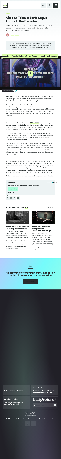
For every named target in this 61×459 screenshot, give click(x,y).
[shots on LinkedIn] (33, 423)
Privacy (20, 418)
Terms (25, 418)
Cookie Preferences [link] (33, 418)
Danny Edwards (15, 35)
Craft (8, 13)
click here (51, 176)
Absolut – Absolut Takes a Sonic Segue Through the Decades (29, 56)
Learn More (13, 189)
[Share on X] (11, 198)
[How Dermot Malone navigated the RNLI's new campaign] (43, 217)
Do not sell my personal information (48, 418)
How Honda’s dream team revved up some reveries (17, 227)
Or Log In (11, 192)
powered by (49, 182)
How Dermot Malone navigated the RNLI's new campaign (41, 228)
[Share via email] (18, 198)
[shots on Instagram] (27, 423)
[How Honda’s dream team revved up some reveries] (17, 217)
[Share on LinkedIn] (14, 198)
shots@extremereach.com (41, 47)
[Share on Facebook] (7, 198)
